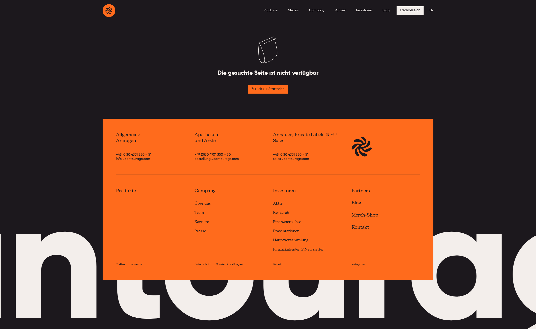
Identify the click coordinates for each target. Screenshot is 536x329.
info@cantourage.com (133, 159)
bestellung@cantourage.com (217, 159)
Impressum (136, 264)
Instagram (358, 264)
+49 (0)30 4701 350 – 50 (213, 155)
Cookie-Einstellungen (229, 264)
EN (431, 10)
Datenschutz (203, 264)
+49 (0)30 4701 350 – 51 (133, 155)
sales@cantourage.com (291, 159)
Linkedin (278, 264)
